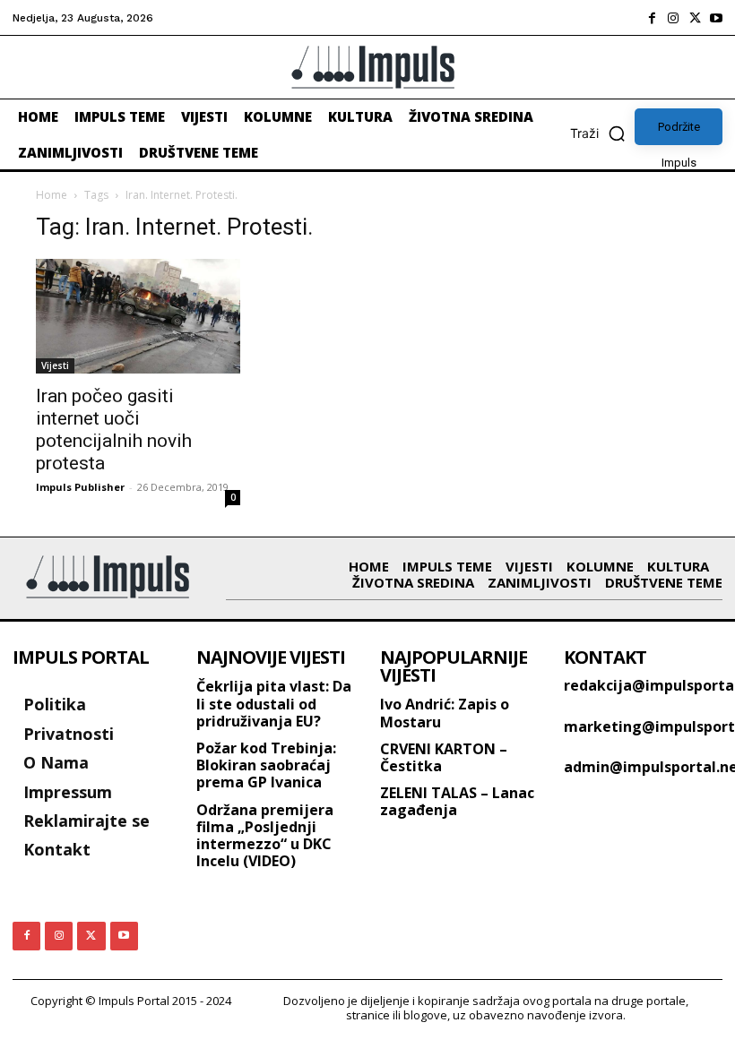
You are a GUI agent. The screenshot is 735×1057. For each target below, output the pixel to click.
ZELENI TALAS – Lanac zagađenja (457, 801)
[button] (602, 133)
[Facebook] (651, 18)
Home (51, 194)
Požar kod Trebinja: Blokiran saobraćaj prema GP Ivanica (266, 765)
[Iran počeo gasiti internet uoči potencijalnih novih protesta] (138, 316)
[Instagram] (673, 18)
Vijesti (55, 365)
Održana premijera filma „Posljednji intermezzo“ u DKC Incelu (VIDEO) (264, 836)
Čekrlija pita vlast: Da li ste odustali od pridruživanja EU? (273, 703)
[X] (694, 18)
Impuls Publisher (80, 487)
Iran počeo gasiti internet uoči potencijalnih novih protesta (114, 429)
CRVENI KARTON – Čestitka (443, 757)
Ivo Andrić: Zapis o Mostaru (444, 712)
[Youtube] (716, 18)
